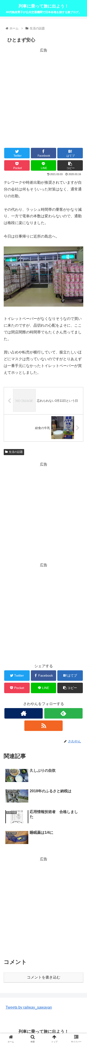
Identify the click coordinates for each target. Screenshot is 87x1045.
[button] (78, 635)
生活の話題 (16, 451)
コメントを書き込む (43, 977)
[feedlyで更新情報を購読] (63, 713)
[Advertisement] (43, 97)
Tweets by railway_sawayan (29, 1007)
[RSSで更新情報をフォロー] (43, 725)
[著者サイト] (23, 713)
